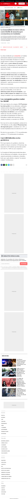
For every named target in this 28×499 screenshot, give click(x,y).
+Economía (3, 427)
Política (3, 415)
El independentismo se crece (9, 1)
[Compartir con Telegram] (9, 165)
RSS (2, 466)
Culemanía (3, 444)
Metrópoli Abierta (5, 440)
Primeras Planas (4, 431)
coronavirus (17, 56)
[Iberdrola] (20, 8)
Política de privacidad (6, 468)
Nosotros (3, 460)
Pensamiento (4, 423)
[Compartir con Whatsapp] (6, 165)
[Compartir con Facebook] (2, 165)
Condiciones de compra (6, 476)
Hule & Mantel (4, 453)
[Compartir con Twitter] (4, 165)
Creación (3, 421)
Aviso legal (3, 462)
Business (3, 417)
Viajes (2, 425)
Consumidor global (5, 451)
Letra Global (4, 447)
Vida (2, 419)
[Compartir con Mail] (11, 165)
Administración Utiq (5, 478)
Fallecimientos (16, 47)
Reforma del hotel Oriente (19, 1)
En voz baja (3, 433)
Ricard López (3, 49)
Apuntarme (23, 263)
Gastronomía (4, 429)
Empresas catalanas (5, 472)
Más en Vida (5, 356)
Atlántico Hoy (4, 449)
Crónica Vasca (4, 442)
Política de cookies (5, 470)
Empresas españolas (5, 474)
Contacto (3, 464)
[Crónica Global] (9, 3)
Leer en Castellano (4, 5)
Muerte (21, 47)
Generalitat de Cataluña (7, 47)
